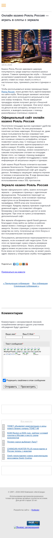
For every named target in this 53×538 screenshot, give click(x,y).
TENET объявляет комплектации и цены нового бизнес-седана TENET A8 (26, 427)
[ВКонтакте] (14, 264)
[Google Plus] (26, 264)
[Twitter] (17, 264)
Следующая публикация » (26, 286)
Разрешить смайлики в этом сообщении (25, 380)
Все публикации (40, 283)
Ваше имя (11, 334)
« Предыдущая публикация (16, 283)
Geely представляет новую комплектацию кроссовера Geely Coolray (27, 456)
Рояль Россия (8, 91)
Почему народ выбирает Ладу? (22, 442)
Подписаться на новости (13, 272)
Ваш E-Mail (29, 334)
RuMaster (35, 510)
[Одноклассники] (20, 264)
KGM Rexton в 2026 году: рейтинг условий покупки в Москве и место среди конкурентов (27, 435)
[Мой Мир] (23, 264)
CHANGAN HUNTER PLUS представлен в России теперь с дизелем (27, 450)
